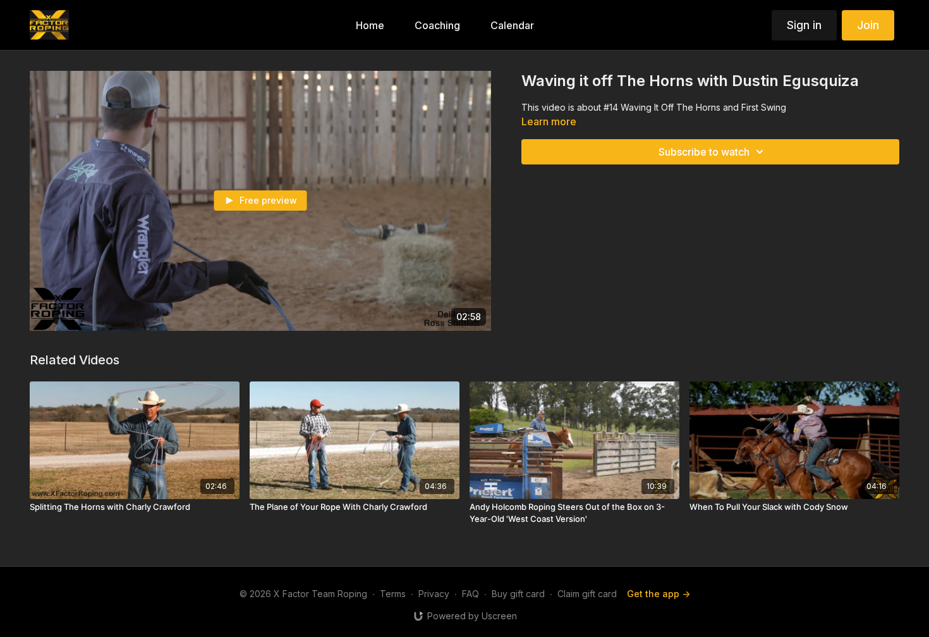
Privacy (433, 593)
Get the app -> (658, 593)
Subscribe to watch (704, 151)
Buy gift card (518, 593)
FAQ (470, 593)
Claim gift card (587, 593)
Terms (393, 593)
